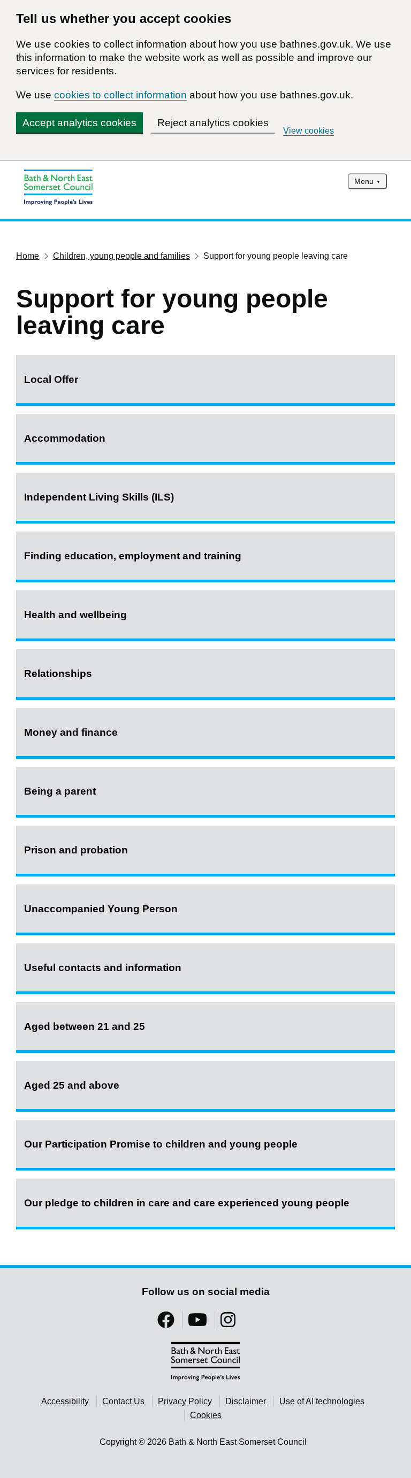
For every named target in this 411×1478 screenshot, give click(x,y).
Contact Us (123, 1401)
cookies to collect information (120, 95)
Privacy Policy (185, 1401)
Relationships (58, 673)
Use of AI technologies (321, 1401)
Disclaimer (245, 1401)
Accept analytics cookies (79, 122)
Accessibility (65, 1401)
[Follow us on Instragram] (227, 1323)
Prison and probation (76, 850)
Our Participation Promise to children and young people (161, 1144)
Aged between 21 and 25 (84, 1026)
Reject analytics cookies (213, 122)
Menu (364, 181)
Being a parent (60, 791)
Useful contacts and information (102, 967)
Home (27, 255)
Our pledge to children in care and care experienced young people (186, 1202)
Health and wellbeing (75, 614)
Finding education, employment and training (132, 555)
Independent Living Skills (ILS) (99, 497)
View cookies (308, 130)
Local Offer (51, 379)
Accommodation (64, 438)
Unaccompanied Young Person (101, 908)
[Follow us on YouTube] (197, 1323)
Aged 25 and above (71, 1085)
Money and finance (71, 732)
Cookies (206, 1415)
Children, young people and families (121, 255)
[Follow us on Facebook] (165, 1323)
